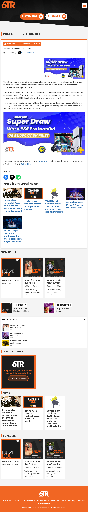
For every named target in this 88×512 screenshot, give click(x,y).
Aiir (64, 507)
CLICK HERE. (43, 161)
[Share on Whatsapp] (18, 177)
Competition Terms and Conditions (41, 501)
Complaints (44, 503)
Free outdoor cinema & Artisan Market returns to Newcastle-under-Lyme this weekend (12, 206)
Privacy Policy (68, 501)
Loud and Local (20, 308)
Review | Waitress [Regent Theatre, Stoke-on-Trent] (74, 205)
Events (18, 501)
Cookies (81, 501)
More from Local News (31, 44)
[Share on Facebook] (5, 177)
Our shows (7, 501)
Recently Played (9, 320)
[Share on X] (12, 177)
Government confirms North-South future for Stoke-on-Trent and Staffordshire (54, 206)
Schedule (9, 252)
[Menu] (84, 5)
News (6, 392)
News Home (12, 44)
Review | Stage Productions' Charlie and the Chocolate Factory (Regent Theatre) (12, 236)
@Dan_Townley (27, 52)
